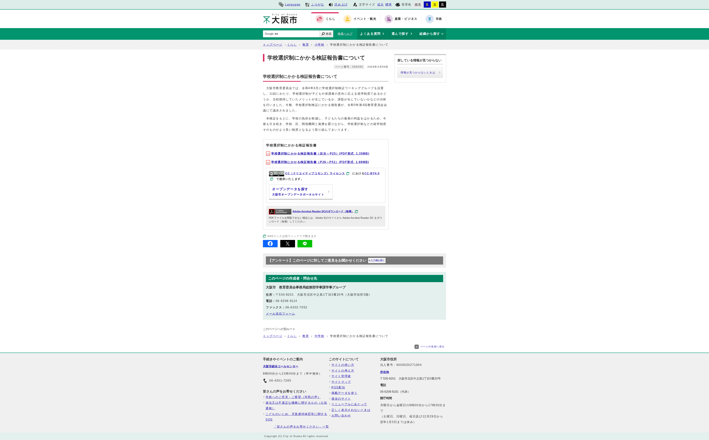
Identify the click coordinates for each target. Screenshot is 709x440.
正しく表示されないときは (350, 410)
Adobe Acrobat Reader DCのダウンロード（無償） (323, 211)
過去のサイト (341, 398)
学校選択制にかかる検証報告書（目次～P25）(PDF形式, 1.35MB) (320, 153)
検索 (329, 33)
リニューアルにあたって (349, 404)
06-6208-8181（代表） (395, 391)
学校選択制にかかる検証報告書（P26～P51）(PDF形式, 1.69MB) (320, 162)
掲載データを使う (344, 393)
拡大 (380, 4)
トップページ (272, 44)
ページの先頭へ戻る (432, 346)
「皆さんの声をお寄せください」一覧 (301, 426)
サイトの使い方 (342, 364)
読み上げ (341, 4)
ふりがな (317, 4)
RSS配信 (338, 387)
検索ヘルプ (345, 33)
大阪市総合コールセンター (280, 366)
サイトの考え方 (342, 370)
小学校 (319, 44)
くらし (292, 44)
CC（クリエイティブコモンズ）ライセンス (315, 173)
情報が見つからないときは (418, 72)
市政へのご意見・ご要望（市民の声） (293, 397)
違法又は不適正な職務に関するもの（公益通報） (296, 405)
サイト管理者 (341, 376)
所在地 (384, 372)
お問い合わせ (341, 415)
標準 (388, 4)
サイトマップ (341, 381)
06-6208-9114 (286, 300)
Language (293, 4)
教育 (305, 44)
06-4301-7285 (280, 380)
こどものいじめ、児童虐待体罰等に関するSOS (296, 416)
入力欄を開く (378, 260)
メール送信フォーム (280, 313)
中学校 (319, 336)
